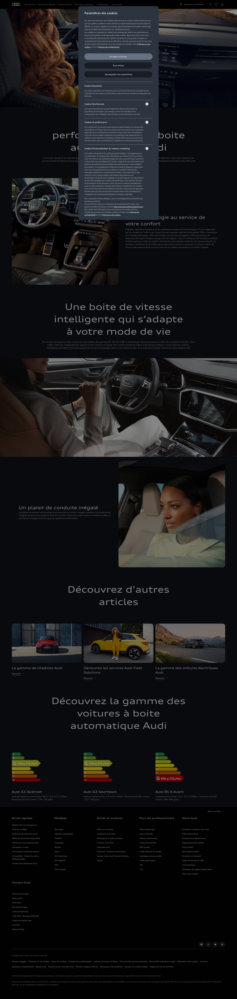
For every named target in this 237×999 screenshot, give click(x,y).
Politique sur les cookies (111, 215)
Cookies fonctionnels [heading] (94, 104)
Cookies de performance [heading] (95, 122)
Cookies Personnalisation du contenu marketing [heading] (107, 148)
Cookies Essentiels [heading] (93, 86)
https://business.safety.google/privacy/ (128, 207)
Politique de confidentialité (108, 47)
